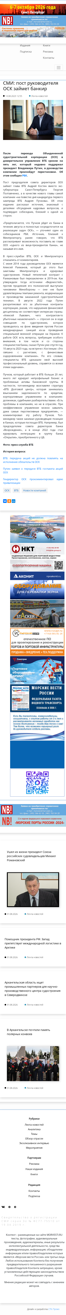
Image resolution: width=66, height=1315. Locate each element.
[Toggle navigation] (58, 68)
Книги (46, 45)
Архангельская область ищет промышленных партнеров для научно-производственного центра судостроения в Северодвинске (32, 989)
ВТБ (16, 490)
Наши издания (34, 1169)
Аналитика (34, 1129)
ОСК (7, 490)
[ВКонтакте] (5, 501)
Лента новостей (34, 1124)
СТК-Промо (53, 1309)
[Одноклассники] (9, 501)
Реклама (48, 51)
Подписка (26, 51)
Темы (34, 1134)
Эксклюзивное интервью (34, 1143)
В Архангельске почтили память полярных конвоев (28, 1032)
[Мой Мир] (13, 501)
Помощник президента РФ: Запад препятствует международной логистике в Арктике (33, 943)
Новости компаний (34, 490)
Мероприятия (34, 1147)
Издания (25, 45)
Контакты (48, 57)
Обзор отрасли (34, 1138)
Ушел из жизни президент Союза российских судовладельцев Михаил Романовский (31, 856)
